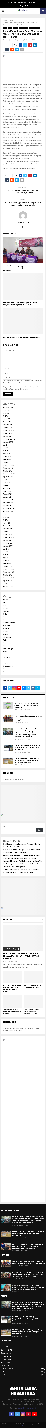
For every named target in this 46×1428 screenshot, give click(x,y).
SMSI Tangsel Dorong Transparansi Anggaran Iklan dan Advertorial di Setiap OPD (26, 705)
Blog (8, 2)
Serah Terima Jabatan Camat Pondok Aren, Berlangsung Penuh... (31, 1012)
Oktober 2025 (7, 436)
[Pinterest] (28, 1414)
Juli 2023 (6, 514)
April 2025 (6, 453)
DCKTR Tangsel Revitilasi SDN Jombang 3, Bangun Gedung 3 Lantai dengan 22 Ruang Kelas (28, 747)
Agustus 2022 (8, 546)
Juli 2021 (6, 584)
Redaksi (6, 643)
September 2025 (9, 439)
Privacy (13, 2)
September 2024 (9, 474)
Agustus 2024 (8, 477)
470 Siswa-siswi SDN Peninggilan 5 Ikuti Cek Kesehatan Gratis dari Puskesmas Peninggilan (28, 718)
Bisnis (5, 605)
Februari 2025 (8, 459)
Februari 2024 (8, 494)
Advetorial (6, 599)
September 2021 (9, 578)
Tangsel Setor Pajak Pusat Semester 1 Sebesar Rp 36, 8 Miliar (23, 191)
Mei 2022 (6, 555)
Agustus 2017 (8, 586)
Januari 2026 (7, 427)
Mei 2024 (6, 485)
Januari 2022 (7, 566)
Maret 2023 (7, 526)
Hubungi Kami (32, 2)
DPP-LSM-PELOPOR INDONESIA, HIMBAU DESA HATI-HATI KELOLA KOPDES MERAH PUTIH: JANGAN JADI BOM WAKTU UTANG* (27, 1246)
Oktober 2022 (7, 540)
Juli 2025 (6, 445)
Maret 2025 (7, 456)
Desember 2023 (8, 500)
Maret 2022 (7, 560)
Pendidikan (7, 637)
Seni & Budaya (8, 649)
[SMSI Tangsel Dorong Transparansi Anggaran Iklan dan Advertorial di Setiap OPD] (8, 705)
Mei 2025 (6, 451)
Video (5, 669)
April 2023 (6, 523)
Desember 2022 (8, 534)
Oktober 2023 (7, 505)
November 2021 (8, 572)
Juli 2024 (6, 479)
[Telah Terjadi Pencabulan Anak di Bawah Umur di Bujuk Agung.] (33, 977)
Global (5, 614)
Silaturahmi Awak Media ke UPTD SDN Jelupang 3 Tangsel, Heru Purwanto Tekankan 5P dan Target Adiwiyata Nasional (28, 1287)
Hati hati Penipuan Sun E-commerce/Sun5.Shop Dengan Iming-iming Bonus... (12, 988)
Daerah (10, 28)
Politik (5, 640)
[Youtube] (34, 1414)
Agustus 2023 (8, 511)
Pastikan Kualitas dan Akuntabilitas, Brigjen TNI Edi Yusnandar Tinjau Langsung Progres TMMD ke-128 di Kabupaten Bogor (27, 1274)
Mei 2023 (6, 520)
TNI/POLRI (36, 28)
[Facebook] (11, 1414)
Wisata (5, 672)
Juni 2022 (6, 552)
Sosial (31, 28)
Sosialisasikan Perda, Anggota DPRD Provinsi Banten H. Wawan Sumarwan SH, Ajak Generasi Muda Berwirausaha (22, 268)
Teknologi (6, 657)
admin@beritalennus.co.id (27, 1408)
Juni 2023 (6, 517)
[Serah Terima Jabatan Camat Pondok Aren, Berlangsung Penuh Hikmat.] (33, 1001)
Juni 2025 (6, 448)
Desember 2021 (8, 569)
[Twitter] (17, 1414)
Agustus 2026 (8, 407)
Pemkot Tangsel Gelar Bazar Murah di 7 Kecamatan (22, 337)
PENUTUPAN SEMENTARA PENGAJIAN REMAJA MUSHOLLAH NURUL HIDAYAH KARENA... (21, 956)
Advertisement (21, 2)
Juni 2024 (6, 482)
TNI (4, 660)
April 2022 (6, 558)
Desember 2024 (8, 465)
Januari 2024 (7, 497)
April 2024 (6, 488)
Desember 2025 (8, 430)
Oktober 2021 (7, 575)
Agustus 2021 (8, 581)
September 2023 (9, 508)
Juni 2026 (6, 413)
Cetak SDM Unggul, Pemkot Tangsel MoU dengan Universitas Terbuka (23, 204)
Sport (5, 654)
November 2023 (8, 503)
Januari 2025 (7, 462)
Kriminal (6, 628)
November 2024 (8, 468)
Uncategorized (8, 666)
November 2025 (8, 433)
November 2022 (8, 537)
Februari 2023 (8, 529)
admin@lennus (9, 40)
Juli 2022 (6, 549)
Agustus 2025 (8, 442)
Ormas (5, 634)
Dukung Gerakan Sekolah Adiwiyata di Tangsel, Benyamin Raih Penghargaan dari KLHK (20, 303)
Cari (4, 826)
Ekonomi (15, 28)
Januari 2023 (7, 532)
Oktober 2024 (7, 471)
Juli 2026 (6, 410)
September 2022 (9, 543)
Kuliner (5, 631)
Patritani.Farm (24, 1426)
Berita (5, 28)
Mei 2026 (6, 416)
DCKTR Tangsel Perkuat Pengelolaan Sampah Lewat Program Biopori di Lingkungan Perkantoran (27, 760)
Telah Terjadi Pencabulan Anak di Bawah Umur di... (32, 986)
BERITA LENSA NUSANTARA (23, 1391)
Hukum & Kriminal (23, 28)
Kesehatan (6, 625)
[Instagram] (23, 1414)
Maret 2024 (7, 491)
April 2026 (6, 419)
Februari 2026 (8, 425)
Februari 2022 (8, 563)
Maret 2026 (7, 422)
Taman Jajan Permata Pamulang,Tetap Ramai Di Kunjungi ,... (12, 1012)
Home (5, 617)
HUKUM (5, 620)
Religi (5, 646)
